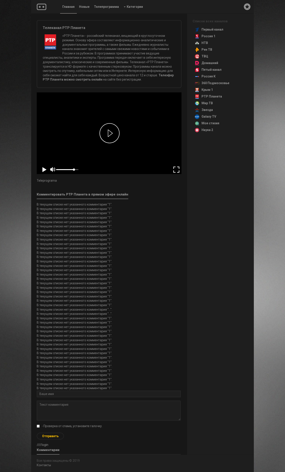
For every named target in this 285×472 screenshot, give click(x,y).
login (45, 445)
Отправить (50, 436)
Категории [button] (135, 6)
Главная (68, 6)
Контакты (44, 465)
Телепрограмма (106, 6)
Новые (84, 6)
